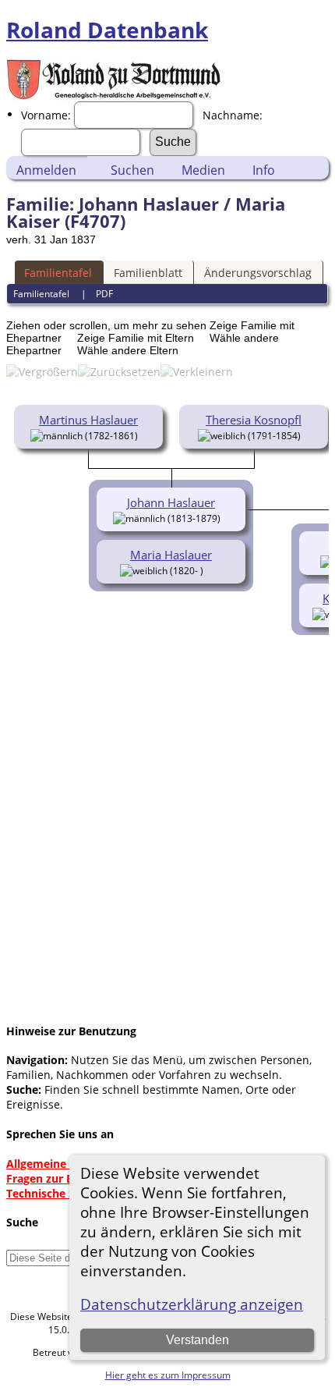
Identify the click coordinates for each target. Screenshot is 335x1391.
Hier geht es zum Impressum (168, 1375)
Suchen (132, 170)
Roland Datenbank (107, 29)
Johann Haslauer (171, 502)
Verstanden (197, 1340)
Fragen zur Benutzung (65, 1178)
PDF (104, 293)
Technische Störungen (65, 1193)
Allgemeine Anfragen (62, 1163)
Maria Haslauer (171, 554)
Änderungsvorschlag (258, 272)
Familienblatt (148, 272)
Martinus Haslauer (88, 420)
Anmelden (46, 170)
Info (263, 170)
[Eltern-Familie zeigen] (144, 434)
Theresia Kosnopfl (254, 420)
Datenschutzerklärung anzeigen (191, 1304)
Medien (203, 170)
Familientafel (58, 272)
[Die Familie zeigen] (214, 569)
